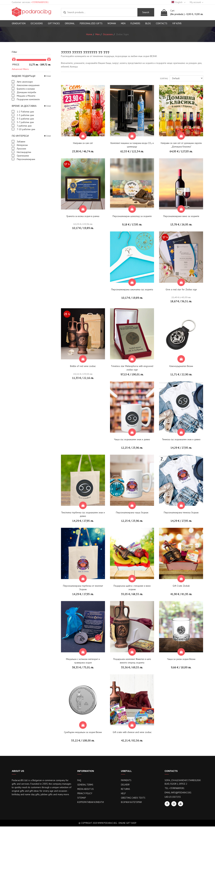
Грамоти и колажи (25, 88)
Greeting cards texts (133, 797)
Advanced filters (20, 69)
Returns (125, 789)
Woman (112, 23)
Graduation (19, 23)
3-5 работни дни (25, 118)
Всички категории (131, 802)
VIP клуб (177, 23)
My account (195, 2)
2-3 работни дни (25, 115)
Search (145, 12)
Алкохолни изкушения (27, 85)
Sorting (164, 78)
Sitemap (81, 797)
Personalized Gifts (91, 23)
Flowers (135, 23)
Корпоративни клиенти (90, 802)
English (179, 2)
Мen (123, 23)
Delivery (125, 784)
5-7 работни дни (25, 122)
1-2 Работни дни (25, 111)
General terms (85, 784)
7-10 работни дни (25, 129)
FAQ (79, 780)
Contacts (161, 23)
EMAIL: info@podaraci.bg (178, 792)
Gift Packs (54, 23)
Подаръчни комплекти (28, 99)
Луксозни (21, 148)
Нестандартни (23, 152)
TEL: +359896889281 (174, 788)
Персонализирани (25, 159)
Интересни (22, 145)
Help (123, 793)
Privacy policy (84, 793)
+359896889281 (40, 2)
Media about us (85, 789)
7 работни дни (24, 125)
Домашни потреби (26, 92)
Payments (126, 780)
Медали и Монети (25, 95)
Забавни (20, 141)
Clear (48, 76)
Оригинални (22, 155)
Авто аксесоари (24, 81)
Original (70, 23)
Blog (148, 23)
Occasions (37, 23)
